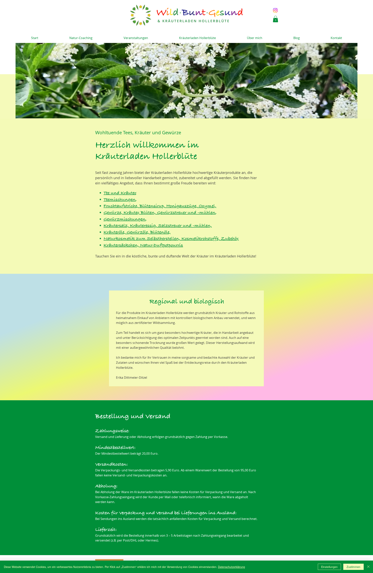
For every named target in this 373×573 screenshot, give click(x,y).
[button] (275, 19)
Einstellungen (329, 567)
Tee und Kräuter (120, 193)
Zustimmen (353, 567)
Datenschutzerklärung (231, 567)
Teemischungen (120, 200)
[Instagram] (275, 10)
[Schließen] (368, 567)
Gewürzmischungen (125, 219)
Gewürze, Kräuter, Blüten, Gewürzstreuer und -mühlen (159, 213)
